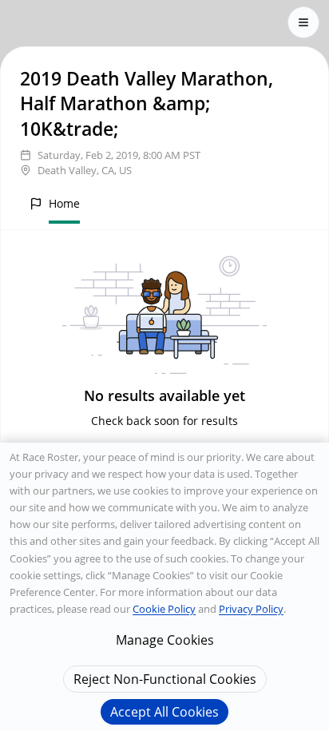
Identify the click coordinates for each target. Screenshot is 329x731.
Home (64, 203)
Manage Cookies (165, 640)
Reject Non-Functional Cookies (164, 679)
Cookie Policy (164, 609)
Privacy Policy (251, 609)
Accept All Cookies (164, 712)
